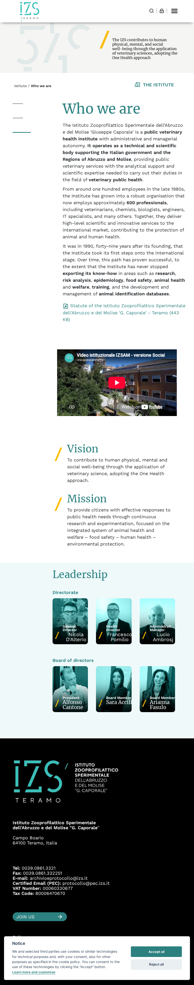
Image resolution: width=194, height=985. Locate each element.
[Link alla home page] (29, 12)
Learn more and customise (33, 972)
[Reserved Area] (161, 10)
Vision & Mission (30, 118)
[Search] (151, 10)
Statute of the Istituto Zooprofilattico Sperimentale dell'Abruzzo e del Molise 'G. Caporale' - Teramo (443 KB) (124, 312)
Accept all (156, 952)
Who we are (26, 103)
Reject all (156, 964)
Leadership (25, 132)
